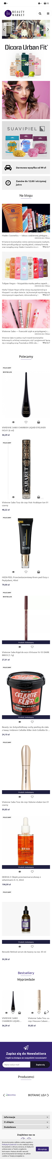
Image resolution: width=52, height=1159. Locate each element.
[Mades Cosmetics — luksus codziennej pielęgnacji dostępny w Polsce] (26, 218)
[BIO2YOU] (14, 1095)
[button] (26, 1117)
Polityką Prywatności (9, 1144)
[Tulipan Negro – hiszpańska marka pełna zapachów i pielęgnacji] (26, 266)
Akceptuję (42, 1149)
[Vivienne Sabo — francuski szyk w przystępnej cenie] (26, 314)
